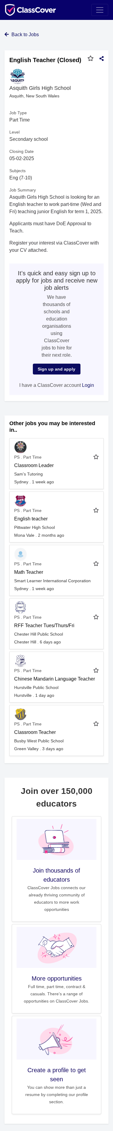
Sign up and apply (56, 369)
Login (88, 385)
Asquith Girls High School (40, 88)
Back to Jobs (24, 34)
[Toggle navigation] (99, 10)
